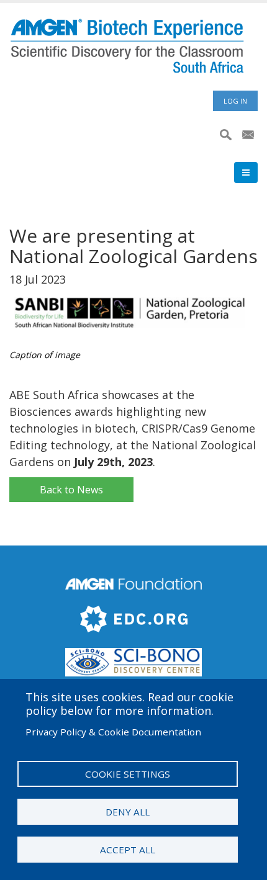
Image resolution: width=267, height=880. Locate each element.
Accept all (127, 849)
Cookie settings (127, 774)
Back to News (71, 489)
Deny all (128, 812)
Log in (235, 101)
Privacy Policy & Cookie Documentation (113, 731)
